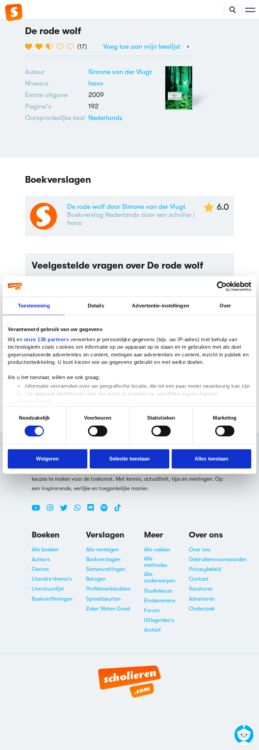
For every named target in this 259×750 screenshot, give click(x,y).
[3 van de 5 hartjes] (51, 47)
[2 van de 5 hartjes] (40, 47)
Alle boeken (45, 550)
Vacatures (200, 589)
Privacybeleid (205, 569)
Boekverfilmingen (52, 599)
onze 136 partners (46, 339)
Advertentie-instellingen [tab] (160, 305)
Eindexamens (159, 601)
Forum (152, 610)
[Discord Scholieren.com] (93, 510)
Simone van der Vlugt (120, 72)
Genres (40, 569)
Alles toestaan (211, 458)
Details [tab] (96, 305)
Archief (152, 630)
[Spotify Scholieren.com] (106, 510)
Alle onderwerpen (159, 577)
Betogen (96, 579)
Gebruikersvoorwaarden (218, 559)
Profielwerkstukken (108, 589)
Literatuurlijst (48, 589)
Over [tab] (225, 305)
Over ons (199, 550)
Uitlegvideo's (159, 620)
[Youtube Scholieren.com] (38, 510)
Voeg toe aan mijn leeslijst (141, 46)
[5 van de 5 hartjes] (72, 47)
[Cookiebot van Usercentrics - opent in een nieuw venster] (221, 286)
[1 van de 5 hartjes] (30, 47)
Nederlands (105, 118)
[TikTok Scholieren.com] (117, 510)
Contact (199, 579)
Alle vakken (157, 550)
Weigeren (47, 458)
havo (95, 83)
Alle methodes (155, 562)
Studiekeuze (158, 591)
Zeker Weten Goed (108, 609)
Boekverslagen (103, 559)
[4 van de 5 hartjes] (61, 47)
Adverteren (202, 599)
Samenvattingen (105, 569)
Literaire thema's (52, 579)
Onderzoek (202, 609)
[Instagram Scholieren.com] (52, 510)
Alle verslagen (102, 550)
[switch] (97, 430)
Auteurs (41, 559)
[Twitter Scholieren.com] (66, 510)
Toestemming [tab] (34, 305)
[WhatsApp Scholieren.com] (80, 510)
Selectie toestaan (129, 458)
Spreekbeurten (103, 599)
